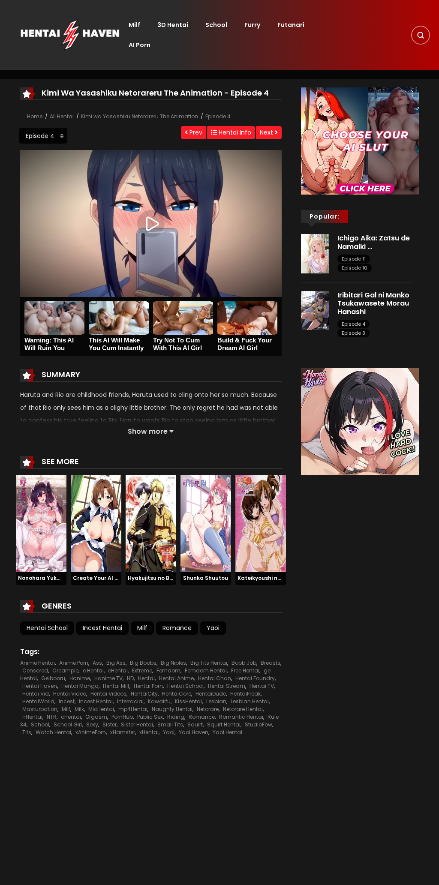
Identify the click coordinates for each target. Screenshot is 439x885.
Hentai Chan (214, 678)
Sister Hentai (137, 724)
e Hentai (93, 670)
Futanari (290, 25)
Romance (177, 628)
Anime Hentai (37, 662)
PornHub (122, 716)
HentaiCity (144, 693)
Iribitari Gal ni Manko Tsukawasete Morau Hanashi (373, 303)
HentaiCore (176, 693)
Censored (35, 670)
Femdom (168, 670)
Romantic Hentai (241, 716)
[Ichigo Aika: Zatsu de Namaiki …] (315, 253)
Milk (79, 709)
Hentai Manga (80, 686)
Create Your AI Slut (99, 578)
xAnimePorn (90, 732)
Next (267, 132)
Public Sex (150, 716)
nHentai (32, 716)
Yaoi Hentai (227, 732)
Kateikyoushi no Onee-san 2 (276, 578)
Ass (97, 662)
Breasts (270, 662)
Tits (26, 732)
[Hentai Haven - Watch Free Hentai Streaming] (70, 34)
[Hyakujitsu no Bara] (151, 523)
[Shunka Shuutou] (205, 523)
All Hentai (62, 116)
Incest (67, 701)
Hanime (79, 678)
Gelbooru (53, 678)
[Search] (420, 35)
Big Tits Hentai (208, 662)
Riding (175, 716)
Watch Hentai (53, 732)
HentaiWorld (38, 701)
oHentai (71, 716)
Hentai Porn (148, 686)
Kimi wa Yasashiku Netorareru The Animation (139, 116)
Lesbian (216, 701)
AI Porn (139, 45)
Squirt (195, 724)
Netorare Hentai (243, 709)
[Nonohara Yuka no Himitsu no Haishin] (41, 523)
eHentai (118, 670)
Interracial (130, 701)
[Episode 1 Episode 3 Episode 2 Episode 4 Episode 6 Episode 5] (43, 136)
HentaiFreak (245, 693)
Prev (195, 132)
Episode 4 (218, 116)
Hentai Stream (226, 686)
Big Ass (116, 662)
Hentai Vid (35, 693)
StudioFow (258, 724)
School (216, 25)
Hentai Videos (108, 693)
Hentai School (47, 628)
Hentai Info (234, 132)
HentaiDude (210, 693)
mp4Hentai (132, 709)
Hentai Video (69, 693)
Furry (252, 25)
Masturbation (39, 709)
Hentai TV (262, 686)
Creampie (65, 670)
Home (34, 116)
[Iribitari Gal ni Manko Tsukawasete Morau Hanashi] (315, 310)
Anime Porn (73, 662)
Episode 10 (354, 267)
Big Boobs (143, 662)
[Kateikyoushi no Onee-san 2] (260, 523)
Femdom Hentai (206, 670)
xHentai (149, 732)
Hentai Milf (116, 686)
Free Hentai (245, 670)
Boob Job (244, 662)
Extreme (142, 670)
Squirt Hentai (224, 724)
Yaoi (213, 628)
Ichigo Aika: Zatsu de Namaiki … (373, 242)
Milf (134, 25)
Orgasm (96, 716)
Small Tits (170, 724)
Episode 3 (353, 333)
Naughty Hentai (172, 709)
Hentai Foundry (255, 678)
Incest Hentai (102, 628)
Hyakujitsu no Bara (153, 578)
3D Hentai (172, 25)
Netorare (208, 709)
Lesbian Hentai (250, 701)
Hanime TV (108, 678)
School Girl (68, 724)
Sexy (92, 724)
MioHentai (101, 709)
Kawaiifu (159, 701)
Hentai (146, 678)
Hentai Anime (176, 678)
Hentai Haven (39, 686)
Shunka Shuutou (205, 578)
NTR (52, 716)
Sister (109, 724)
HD (130, 678)
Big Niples (173, 662)
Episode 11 (354, 258)
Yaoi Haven (193, 732)
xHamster (122, 732)
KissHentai (188, 701)
